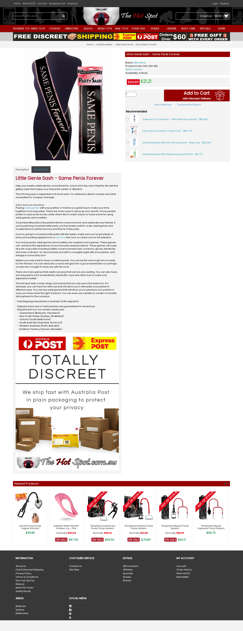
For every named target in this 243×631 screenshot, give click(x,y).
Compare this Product (189, 104)
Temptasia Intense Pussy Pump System (138, 527)
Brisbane (21, 606)
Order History (184, 569)
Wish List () (183, 573)
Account (181, 566)
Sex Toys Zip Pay (25, 580)
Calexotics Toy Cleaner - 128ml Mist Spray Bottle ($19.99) (175, 119)
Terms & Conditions (27, 577)
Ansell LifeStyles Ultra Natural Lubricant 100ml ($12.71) (172, 154)
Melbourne (22, 613)
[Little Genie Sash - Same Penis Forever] (67, 106)
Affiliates (128, 569)
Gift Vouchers (130, 566)
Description (22, 169)
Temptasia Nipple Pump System (175, 527)
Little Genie (139, 62)
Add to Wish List (162, 104)
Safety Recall (23, 591)
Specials (128, 573)
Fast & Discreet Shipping (29, 569)
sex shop (61, 237)
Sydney (20, 609)
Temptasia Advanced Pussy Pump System (102, 527)
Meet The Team (25, 587)
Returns (20, 584)
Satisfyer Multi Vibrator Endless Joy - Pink (66, 527)
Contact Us (75, 566)
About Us (21, 566)
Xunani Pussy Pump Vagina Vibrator (30, 527)
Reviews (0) (41, 169)
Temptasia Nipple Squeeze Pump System (211, 527)
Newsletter (182, 577)
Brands (127, 580)
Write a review (133, 69)
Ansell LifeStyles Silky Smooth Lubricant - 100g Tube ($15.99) (176, 142)
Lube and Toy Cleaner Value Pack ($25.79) (167, 131)
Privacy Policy (23, 573)
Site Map (74, 569)
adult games (32, 208)
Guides (127, 577)
